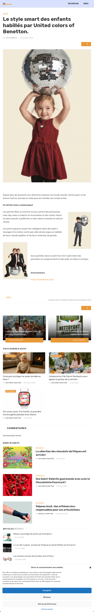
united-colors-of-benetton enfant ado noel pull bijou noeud (70, 300)
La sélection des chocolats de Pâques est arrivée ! (61, 453)
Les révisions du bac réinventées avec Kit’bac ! (33, 556)
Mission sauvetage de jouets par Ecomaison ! (32, 534)
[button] (90, 567)
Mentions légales (47, 609)
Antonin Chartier (13, 383)
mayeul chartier (45, 514)
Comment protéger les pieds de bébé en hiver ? (22, 378)
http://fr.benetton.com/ (42, 279)
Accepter (47, 590)
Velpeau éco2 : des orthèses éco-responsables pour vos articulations (58, 508)
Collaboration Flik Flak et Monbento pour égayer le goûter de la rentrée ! (68, 378)
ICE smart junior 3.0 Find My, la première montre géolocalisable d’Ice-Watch (22, 413)
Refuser (47, 597)
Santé (5, 13)
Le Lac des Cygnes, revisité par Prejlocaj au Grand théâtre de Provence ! (44, 545)
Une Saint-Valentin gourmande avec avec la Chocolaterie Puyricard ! (63, 480)
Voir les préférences (47, 604)
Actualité (10, 356)
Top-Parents (11, 38)
